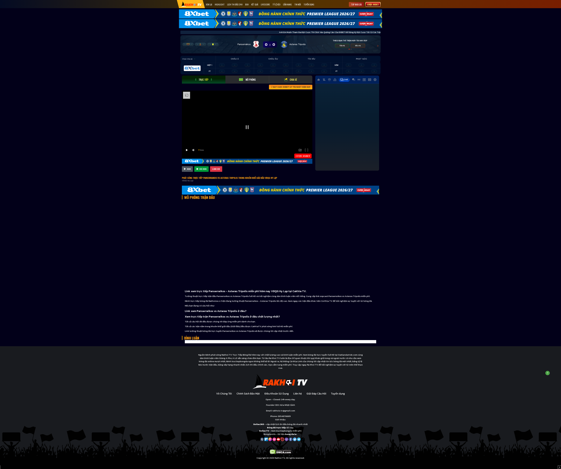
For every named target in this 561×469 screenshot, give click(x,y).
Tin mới (297, 4)
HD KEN (202, 169)
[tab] (203, 80)
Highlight (220, 4)
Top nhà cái (356, 4)
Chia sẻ (293, 79)
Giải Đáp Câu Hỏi (316, 394)
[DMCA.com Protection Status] (280, 451)
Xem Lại (209, 4)
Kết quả (254, 4)
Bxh (247, 4)
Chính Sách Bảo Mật (248, 394)
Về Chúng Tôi (224, 394)
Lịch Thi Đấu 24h (235, 4)
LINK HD (216, 169)
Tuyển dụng (309, 4)
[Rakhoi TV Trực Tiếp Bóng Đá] (191, 4)
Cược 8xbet (373, 4)
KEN (188, 169)
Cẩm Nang (287, 4)
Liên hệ (297, 394)
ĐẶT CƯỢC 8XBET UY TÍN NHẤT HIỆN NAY (291, 87)
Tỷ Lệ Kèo (276, 4)
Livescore (265, 4)
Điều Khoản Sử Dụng (276, 394)
